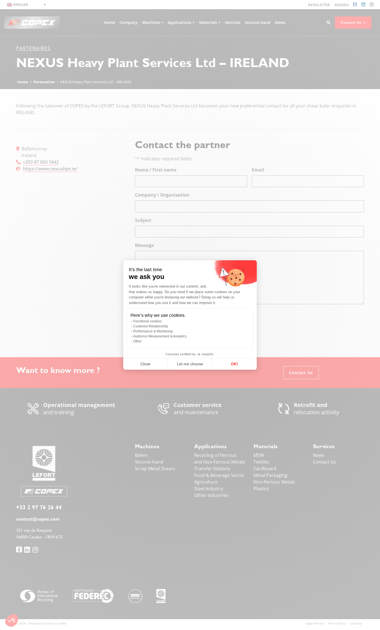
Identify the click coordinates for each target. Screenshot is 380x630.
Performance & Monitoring (153, 331)
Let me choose (190, 364)
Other (137, 341)
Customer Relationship (150, 326)
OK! (234, 364)
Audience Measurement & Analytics (160, 336)
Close (145, 364)
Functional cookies (147, 321)
